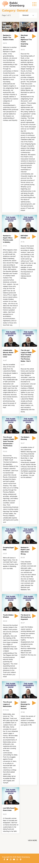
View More (32, 840)
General (25, 15)
